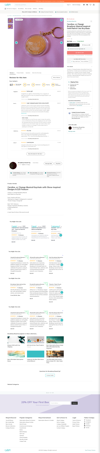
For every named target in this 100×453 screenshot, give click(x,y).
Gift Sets (35, 8)
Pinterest (87, 425)
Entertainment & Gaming (26, 426)
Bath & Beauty (23, 431)
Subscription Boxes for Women (27, 420)
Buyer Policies (75, 426)
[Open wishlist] (90, 4)
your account (79, 105)
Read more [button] (24, 113)
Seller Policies (75, 424)
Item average (18, 84)
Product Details (20, 72)
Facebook (88, 420)
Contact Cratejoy (61, 428)
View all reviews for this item (35, 153)
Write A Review (56, 77)
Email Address (54, 403)
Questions (28, 72)
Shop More (58, 163)
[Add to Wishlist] (27, 256)
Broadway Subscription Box (18, 284)
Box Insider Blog (10, 422)
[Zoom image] (61, 20)
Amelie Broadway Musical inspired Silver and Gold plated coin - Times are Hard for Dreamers (20, 257)
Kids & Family (23, 424)
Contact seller (72, 102)
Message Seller (48, 163)
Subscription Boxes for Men (26, 422)
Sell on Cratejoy (76, 4)
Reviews (12, 72)
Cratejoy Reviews (10, 428)
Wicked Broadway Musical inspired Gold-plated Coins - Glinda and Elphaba (39, 257)
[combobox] (38, 4)
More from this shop (36, 72)
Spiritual (22, 435)
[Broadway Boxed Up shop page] (70, 128)
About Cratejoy (60, 420)
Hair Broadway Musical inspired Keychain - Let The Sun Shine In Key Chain (58, 257)
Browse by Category (11, 8)
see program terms (76, 118)
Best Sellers (21, 8)
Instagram (88, 422)
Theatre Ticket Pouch (55, 284)
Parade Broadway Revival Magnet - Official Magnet (39, 284)
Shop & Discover (11, 417)
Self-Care (22, 433)
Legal (74, 417)
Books (21, 429)
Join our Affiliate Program (63, 426)
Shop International (44, 417)
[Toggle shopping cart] (93, 4)
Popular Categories (26, 417)
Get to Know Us (62, 417)
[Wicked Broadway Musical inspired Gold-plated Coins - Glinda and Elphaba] (40, 235)
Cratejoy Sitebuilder (61, 424)
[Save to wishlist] (91, 21)
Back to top (50, 392)
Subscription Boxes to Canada (46, 420)
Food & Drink (23, 428)
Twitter (87, 424)
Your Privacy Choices (90, 450)
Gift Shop (41, 8)
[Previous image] (16, 42)
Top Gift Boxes (9, 420)
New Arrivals (28, 8)
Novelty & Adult (23, 439)
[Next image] (61, 42)
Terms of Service (76, 420)
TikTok (87, 427)
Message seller (71, 131)
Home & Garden (23, 437)
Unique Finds (23, 441)
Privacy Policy (76, 422)
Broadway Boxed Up (17, 15)
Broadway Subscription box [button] (33, 99)
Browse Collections (10, 426)
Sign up (74, 403)
